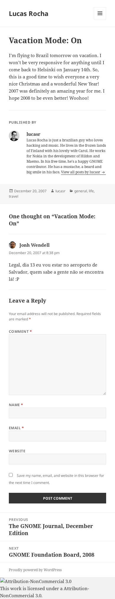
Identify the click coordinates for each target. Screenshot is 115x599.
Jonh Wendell (34, 245)
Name (16, 404)
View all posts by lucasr (81, 172)
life (91, 190)
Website (17, 450)
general (80, 190)
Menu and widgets (100, 19)
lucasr (60, 190)
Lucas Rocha (28, 13)
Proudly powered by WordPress (35, 569)
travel (13, 196)
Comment (20, 331)
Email (16, 427)
